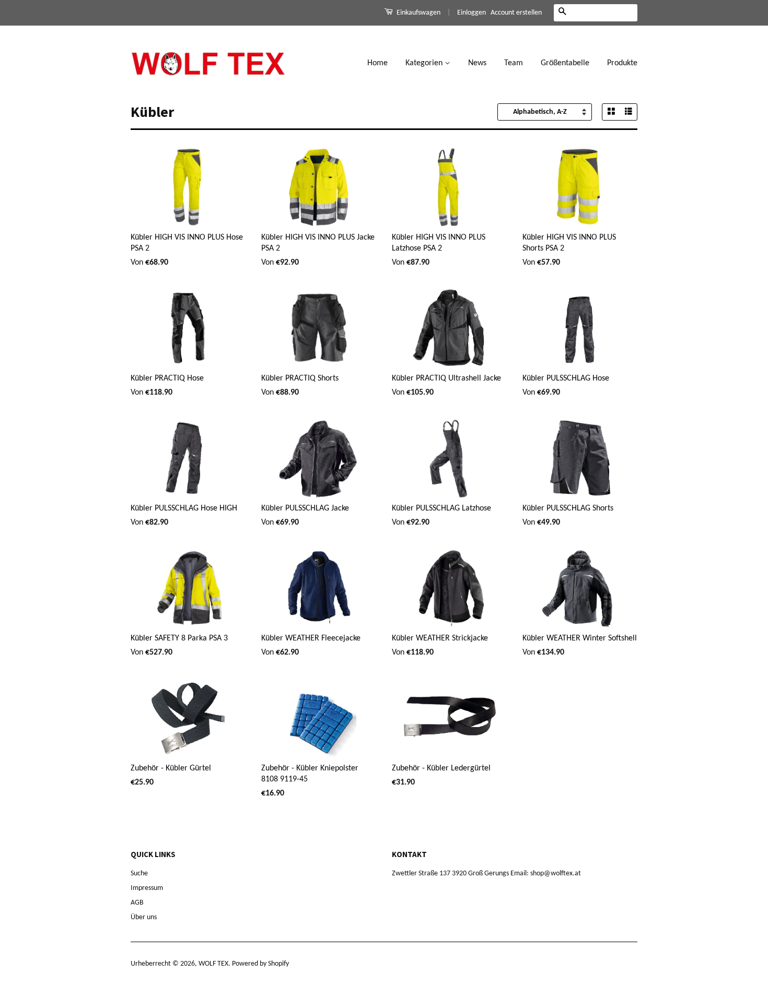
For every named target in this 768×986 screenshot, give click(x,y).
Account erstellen (516, 13)
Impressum (147, 888)
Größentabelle (565, 63)
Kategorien (425, 63)
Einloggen (471, 13)
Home (377, 63)
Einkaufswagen (417, 13)
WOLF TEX (213, 963)
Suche (139, 873)
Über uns (144, 917)
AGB (137, 902)
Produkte (622, 63)
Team (513, 63)
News (477, 63)
